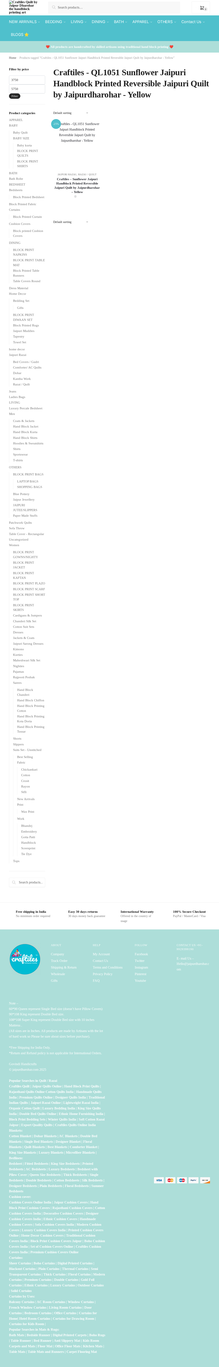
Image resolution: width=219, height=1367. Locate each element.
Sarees (17, 682)
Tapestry (18, 336)
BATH (13, 173)
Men (12, 414)
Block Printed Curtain (27, 216)
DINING (15, 243)
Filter (15, 96)
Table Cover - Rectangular (26, 534)
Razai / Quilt (87, 174)
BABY (13, 125)
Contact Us (100, 961)
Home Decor (17, 293)
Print (20, 804)
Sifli (24, 792)
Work (20, 818)
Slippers (18, 744)
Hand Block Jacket (25, 426)
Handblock (28, 842)
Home (12, 57)
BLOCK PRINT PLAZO (29, 583)
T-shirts (18, 460)
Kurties (18, 654)
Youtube (140, 980)
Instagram (141, 967)
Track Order (59, 961)
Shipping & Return (64, 967)
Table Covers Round (26, 281)
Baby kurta (24, 145)
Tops (16, 861)
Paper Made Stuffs (25, 515)
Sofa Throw (17, 528)
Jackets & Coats (23, 638)
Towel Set (19, 342)
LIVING (14, 402)
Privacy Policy (102, 974)
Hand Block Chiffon (30, 700)
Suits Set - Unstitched (27, 750)
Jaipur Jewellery (24, 499)
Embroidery (29, 831)
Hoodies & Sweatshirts (28, 443)
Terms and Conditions (108, 967)
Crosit (25, 781)
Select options (77, 206)
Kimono (18, 649)
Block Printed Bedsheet (28, 197)
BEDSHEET (17, 184)
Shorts (17, 738)
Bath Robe (16, 178)
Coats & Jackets (23, 421)
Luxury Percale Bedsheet (25, 408)
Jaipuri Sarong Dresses (28, 643)
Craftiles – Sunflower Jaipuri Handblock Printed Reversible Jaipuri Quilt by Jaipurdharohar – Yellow (77, 185)
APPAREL (16, 120)
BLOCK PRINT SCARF (29, 589)
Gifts (20, 308)
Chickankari (29, 769)
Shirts (17, 449)
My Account (101, 954)
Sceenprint (28, 848)
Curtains (14, 209)
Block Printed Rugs (26, 325)
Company (57, 954)
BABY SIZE (21, 138)
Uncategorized (18, 539)
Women (14, 545)
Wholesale (58, 974)
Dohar (17, 373)
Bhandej (26, 825)
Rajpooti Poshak (24, 677)
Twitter (139, 961)
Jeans (12, 391)
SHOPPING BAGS (29, 487)
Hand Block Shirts (25, 437)
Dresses (18, 632)
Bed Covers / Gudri (26, 362)
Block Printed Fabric (22, 204)
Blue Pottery (21, 494)
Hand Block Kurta (25, 432)
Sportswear (20, 454)
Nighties (18, 666)
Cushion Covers (19, 224)
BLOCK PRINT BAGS (28, 474)
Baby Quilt (20, 132)
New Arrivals (26, 799)
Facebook (141, 954)
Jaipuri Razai (67, 174)
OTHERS (15, 467)
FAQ (96, 980)
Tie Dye (26, 854)
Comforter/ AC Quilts (27, 367)
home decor (17, 349)
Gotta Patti (28, 837)
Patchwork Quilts (20, 522)
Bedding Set (21, 300)
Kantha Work (22, 378)
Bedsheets (15, 190)
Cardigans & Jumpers (27, 615)
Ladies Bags (17, 397)
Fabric (21, 762)
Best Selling (25, 757)
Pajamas (18, 671)
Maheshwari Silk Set (26, 660)
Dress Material (18, 288)
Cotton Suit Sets (23, 626)
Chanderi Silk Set (24, 621)
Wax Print (27, 811)
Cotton (25, 775)
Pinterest (140, 974)
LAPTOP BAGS (27, 481)
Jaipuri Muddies (23, 331)
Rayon (25, 786)
